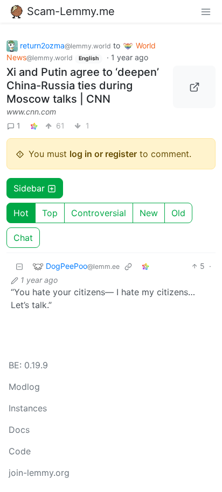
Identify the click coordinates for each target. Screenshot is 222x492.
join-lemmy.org (39, 472)
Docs (19, 429)
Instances (28, 408)
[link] (34, 125)
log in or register (103, 153)
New (149, 213)
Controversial (98, 213)
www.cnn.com (31, 111)
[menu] (205, 11)
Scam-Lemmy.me (71, 11)
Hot (21, 213)
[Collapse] (19, 266)
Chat (23, 237)
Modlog (24, 386)
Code (20, 451)
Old (178, 213)
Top (50, 213)
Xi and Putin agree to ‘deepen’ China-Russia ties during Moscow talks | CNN (82, 85)
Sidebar (29, 188)
